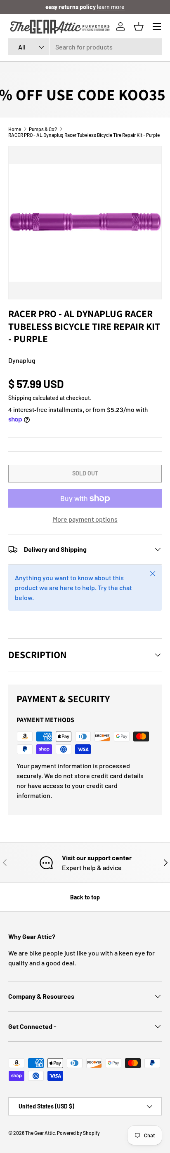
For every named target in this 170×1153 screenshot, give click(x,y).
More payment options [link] (85, 519)
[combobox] (85, 46)
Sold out (85, 473)
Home (14, 129)
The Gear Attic (40, 1133)
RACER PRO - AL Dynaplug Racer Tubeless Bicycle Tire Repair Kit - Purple (84, 135)
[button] (139, 26)
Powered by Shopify (78, 1133)
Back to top (85, 897)
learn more (111, 6)
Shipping (19, 397)
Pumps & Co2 (43, 129)
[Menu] (157, 26)
